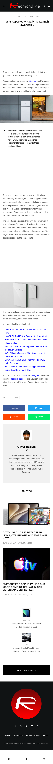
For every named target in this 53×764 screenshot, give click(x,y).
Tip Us (45, 735)
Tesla (16, 397)
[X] (21, 726)
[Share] (26, 759)
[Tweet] (9, 759)
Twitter (24, 375)
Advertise (18, 735)
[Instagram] (26, 726)
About (8, 735)
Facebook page (16, 379)
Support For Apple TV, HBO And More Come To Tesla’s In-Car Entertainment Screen (24, 587)
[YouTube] (32, 726)
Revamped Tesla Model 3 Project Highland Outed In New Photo (26, 648)
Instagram (34, 375)
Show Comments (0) (25, 670)
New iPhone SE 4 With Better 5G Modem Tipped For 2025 (26, 623)
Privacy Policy (33, 735)
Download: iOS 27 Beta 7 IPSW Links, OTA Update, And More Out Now (25, 535)
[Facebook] (15, 726)
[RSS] (37, 726)
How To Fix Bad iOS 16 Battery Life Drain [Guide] (26, 336)
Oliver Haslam (19, 17)
